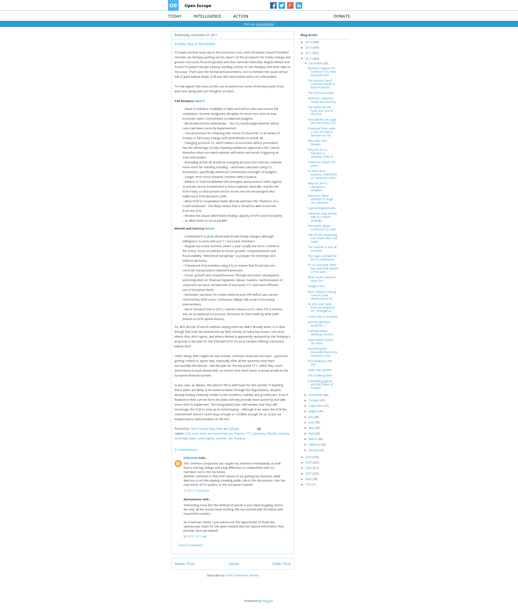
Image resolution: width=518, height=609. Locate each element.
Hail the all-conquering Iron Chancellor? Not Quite (323, 238)
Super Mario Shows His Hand (320, 341)
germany (259, 433)
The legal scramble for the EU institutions (322, 257)
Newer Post (184, 563)
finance (239, 433)
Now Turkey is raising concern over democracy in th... (322, 295)
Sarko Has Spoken (320, 370)
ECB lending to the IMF (320, 362)
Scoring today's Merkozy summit (320, 332)
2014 (308, 42)
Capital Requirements (322, 208)
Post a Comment (191, 545)
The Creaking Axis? (320, 375)
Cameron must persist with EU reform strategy (322, 217)
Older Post (281, 563)
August (313, 411)
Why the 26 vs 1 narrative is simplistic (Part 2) (320, 153)
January (314, 450)
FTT (249, 433)
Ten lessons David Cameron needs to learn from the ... (321, 84)
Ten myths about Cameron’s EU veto (322, 227)
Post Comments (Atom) (242, 575)
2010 (308, 457)
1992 (308, 484)
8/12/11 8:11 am (195, 536)
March (313, 439)
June (312, 422)
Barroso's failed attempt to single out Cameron (320, 199)
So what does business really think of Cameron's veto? (322, 174)
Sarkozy (283, 433)
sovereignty (205, 438)
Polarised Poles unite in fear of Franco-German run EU (321, 131)
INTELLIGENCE (207, 16)
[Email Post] (258, 428)
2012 (308, 53)
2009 (308, 462)
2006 (308, 479)
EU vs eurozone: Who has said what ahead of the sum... (323, 268)
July (311, 417)
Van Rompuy (236, 438)
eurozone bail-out (220, 433)
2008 (308, 468)
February (315, 444)
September (316, 406)
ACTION (240, 16)
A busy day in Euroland (322, 316)
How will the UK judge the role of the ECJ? (322, 121)
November (316, 395)
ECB (188, 433)
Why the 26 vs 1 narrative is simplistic (318, 186)
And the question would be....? (319, 323)
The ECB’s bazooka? (321, 93)
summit (221, 438)
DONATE (342, 16)
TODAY (174, 16)
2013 (308, 47)
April (312, 433)
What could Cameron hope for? (321, 279)
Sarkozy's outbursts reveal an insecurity (322, 100)
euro (203, 433)
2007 (308, 473)
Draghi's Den (316, 286)
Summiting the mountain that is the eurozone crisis (322, 352)
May (312, 428)
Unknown (191, 458)
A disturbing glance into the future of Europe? (320, 384)
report (199, 101)
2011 (308, 59)
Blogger (267, 601)
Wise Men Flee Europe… (317, 142)
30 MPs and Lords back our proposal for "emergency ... (321, 307)
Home (233, 563)
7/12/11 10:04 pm (196, 490)
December (316, 63)
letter (209, 228)
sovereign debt (185, 438)
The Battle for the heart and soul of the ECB (320, 110)
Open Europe (198, 5)
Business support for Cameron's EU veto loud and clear (322, 71)
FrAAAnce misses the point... (321, 163)
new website (265, 24)
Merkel (272, 433)
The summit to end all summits (322, 248)
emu (195, 433)
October (314, 400)
